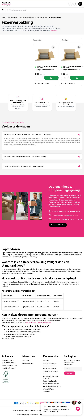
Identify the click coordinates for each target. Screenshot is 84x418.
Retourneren (47, 374)
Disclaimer (46, 392)
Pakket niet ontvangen (50, 371)
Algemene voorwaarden (51, 384)
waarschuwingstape (44, 322)
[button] (70, 4)
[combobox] (45, 10)
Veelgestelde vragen (50, 363)
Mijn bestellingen (27, 363)
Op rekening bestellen (50, 381)
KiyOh (29, 414)
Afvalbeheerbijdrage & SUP (52, 386)
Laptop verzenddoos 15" (44, 70)
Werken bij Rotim (48, 389)
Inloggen (25, 360)
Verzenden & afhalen (50, 368)
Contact (46, 360)
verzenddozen (31, 322)
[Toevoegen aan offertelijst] (53, 47)
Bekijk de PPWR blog (57, 225)
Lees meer (53, 30)
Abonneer (69, 373)
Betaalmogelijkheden (50, 366)
